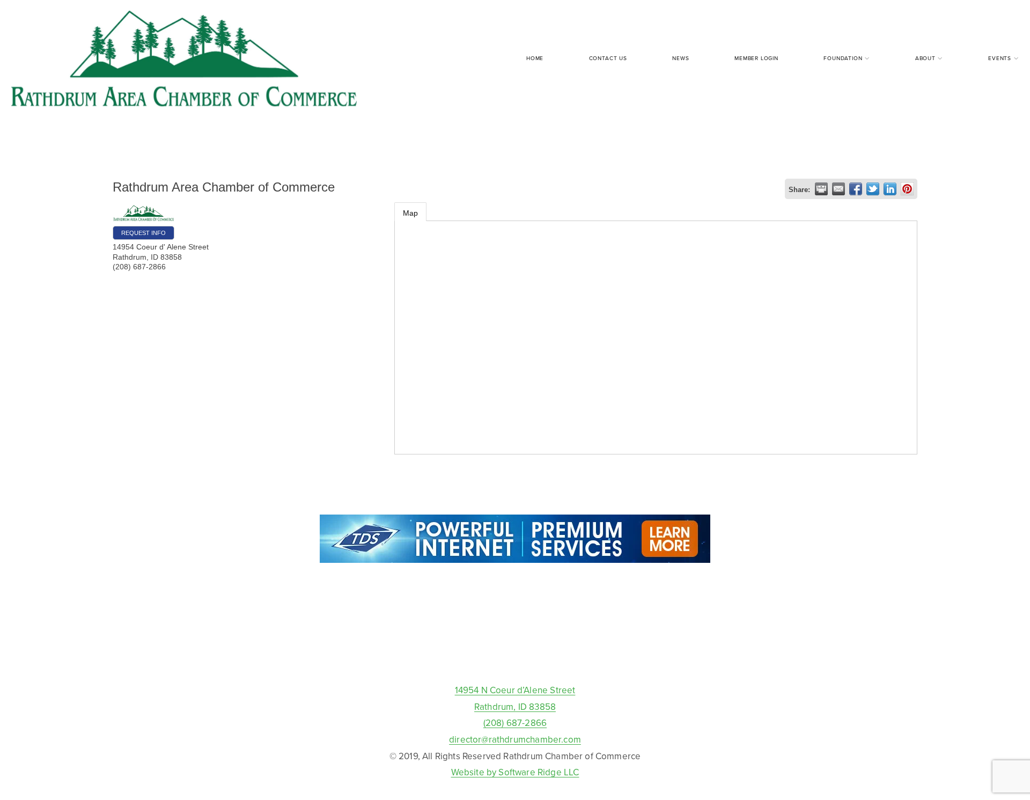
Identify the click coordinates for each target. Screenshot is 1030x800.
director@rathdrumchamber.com (515, 739)
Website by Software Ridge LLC (515, 772)
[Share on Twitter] (872, 188)
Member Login (756, 58)
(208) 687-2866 (515, 722)
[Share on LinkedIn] (890, 188)
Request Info (143, 233)
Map (410, 213)
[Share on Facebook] (855, 188)
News (680, 58)
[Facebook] (515, 657)
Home (534, 58)
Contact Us (608, 58)
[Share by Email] (838, 188)
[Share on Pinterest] (907, 188)
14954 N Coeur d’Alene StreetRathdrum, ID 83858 (515, 698)
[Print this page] (821, 188)
